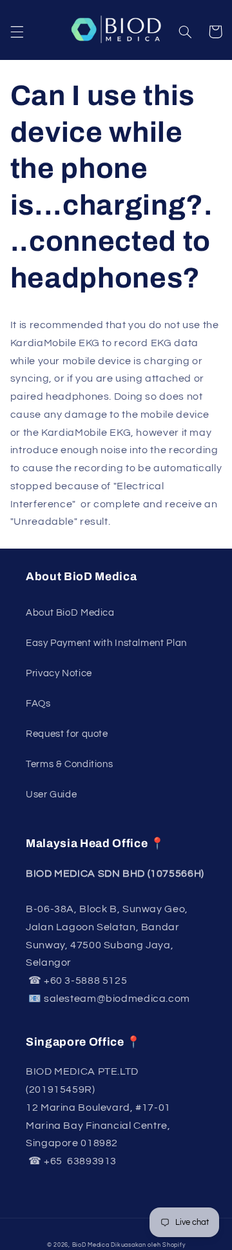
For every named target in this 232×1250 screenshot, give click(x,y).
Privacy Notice (59, 673)
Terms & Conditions (69, 764)
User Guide (51, 794)
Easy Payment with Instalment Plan (106, 643)
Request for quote (67, 734)
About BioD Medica (70, 613)
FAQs (38, 703)
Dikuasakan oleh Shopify (148, 1245)
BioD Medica (91, 1245)
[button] (17, 31)
